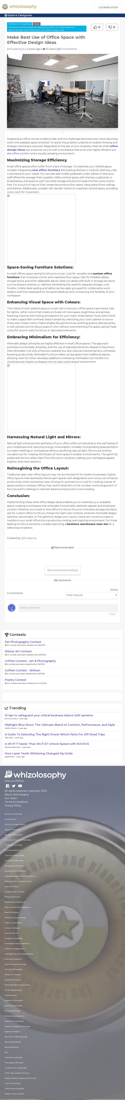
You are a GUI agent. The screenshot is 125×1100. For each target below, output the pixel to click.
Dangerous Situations (14, 866)
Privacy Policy (13, 805)
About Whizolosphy (17, 794)
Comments (69, 49)
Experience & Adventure (15, 902)
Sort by (114, 589)
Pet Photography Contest (23, 642)
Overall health (11, 995)
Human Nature (11, 933)
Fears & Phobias (11, 912)
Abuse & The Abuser (13, 814)
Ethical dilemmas (12, 897)
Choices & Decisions (13, 850)
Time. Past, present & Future (17, 1073)
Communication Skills (14, 855)
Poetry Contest (15, 680)
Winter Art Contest (18, 651)
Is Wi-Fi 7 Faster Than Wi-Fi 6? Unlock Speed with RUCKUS (47, 744)
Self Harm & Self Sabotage (16, 1037)
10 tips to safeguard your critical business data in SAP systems (49, 715)
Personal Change (12, 1011)
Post (112, 614)
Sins (6, 1052)
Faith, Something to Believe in (18, 907)
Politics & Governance (14, 1021)
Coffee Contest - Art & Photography (30, 661)
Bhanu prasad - (12, 718)
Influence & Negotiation (15, 948)
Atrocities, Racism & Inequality (18, 840)
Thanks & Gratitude (13, 1057)
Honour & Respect (12, 928)
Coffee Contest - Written (22, 670)
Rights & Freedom (12, 1031)
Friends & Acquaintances (15, 917)
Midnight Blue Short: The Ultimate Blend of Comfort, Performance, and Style (60, 725)
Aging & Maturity (12, 829)
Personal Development (15, 1016)
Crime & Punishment (14, 860)
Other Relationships (13, 990)
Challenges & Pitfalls (13, 845)
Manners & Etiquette (13, 969)
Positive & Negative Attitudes (17, 1026)
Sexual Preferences (13, 1042)
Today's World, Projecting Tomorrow (20, 1078)
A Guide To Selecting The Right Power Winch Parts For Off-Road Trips (55, 734)
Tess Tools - (9, 737)
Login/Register (108, 7)
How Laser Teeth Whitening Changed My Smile (39, 753)
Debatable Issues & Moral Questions (20, 876)
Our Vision (11, 798)
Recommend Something (62, 570)
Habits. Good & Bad (13, 923)
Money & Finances (12, 974)
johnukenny (14, 49)
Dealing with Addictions (15, 871)
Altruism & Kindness (13, 834)
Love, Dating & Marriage (15, 964)
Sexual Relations (12, 1047)
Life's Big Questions (13, 959)
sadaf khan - (10, 756)
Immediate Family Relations (17, 943)
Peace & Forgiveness (13, 1005)
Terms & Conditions (16, 801)
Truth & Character (13, 1083)
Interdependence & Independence (19, 954)
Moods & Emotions (13, 980)
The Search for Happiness (19, 24)
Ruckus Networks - (13, 747)
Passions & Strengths (14, 1000)
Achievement (10, 819)
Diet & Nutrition (11, 886)
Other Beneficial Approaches (17, 985)
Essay (36, 24)
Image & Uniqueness (13, 938)
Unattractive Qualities (14, 1088)
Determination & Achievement (18, 881)
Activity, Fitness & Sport (15, 824)
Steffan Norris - (11, 728)
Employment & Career (14, 891)
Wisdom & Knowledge (14, 1094)
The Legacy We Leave (14, 1062)
